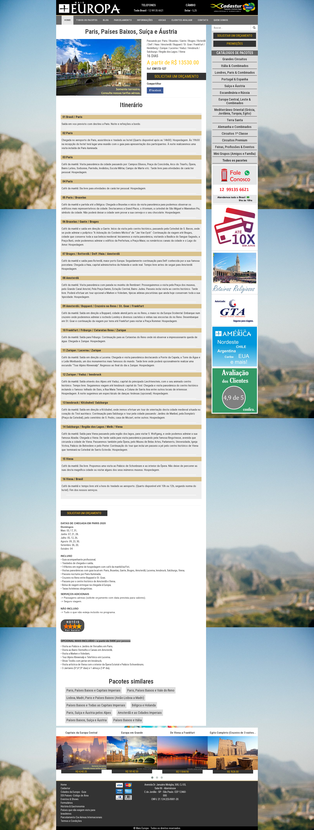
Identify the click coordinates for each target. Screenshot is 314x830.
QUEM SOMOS (221, 20)
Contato (203, 20)
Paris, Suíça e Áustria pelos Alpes (89, 713)
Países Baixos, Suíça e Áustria (87, 720)
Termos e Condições (71, 820)
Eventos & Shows (69, 799)
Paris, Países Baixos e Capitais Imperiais (93, 690)
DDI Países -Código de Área (74, 795)
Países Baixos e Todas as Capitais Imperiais (96, 705)
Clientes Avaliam (181, 20)
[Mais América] (235, 346)
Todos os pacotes (86, 20)
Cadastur (65, 788)
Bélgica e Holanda (144, 705)
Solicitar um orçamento (176, 76)
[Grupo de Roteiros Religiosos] (235, 272)
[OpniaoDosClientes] (235, 390)
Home (67, 20)
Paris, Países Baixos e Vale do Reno (150, 690)
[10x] (235, 227)
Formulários (67, 802)
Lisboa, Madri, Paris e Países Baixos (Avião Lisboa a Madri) (105, 698)
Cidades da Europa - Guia (73, 791)
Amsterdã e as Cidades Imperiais (140, 713)
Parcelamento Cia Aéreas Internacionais (81, 817)
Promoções (235, 43)
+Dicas (162, 20)
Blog (105, 20)
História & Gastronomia (72, 806)
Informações (145, 20)
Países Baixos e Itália (127, 720)
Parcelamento (123, 20)
